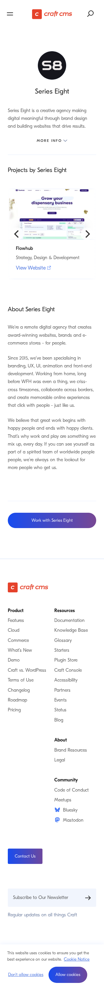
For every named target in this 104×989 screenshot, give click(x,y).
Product (15, 610)
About (60, 740)
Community (66, 780)
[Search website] (91, 14)
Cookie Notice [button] (77, 959)
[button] (68, 975)
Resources (64, 610)
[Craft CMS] (52, 14)
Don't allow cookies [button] (25, 974)
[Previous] (17, 234)
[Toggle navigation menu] (18, 14)
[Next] (87, 234)
